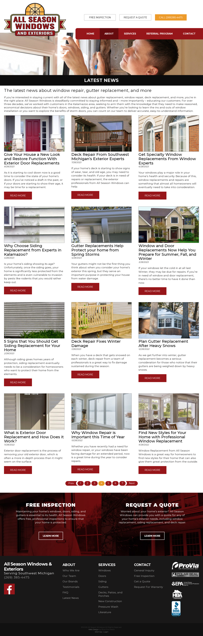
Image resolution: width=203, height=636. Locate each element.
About (109, 33)
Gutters (103, 586)
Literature (104, 612)
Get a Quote (142, 581)
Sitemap (98, 632)
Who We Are (71, 570)
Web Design (93, 629)
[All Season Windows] (35, 35)
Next (132, 483)
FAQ (65, 592)
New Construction (110, 601)
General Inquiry (144, 570)
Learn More (51, 535)
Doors (102, 575)
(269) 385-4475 (16, 577)
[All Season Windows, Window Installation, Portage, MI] (176, 609)
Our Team (69, 575)
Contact (189, 33)
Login (105, 632)
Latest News (71, 597)
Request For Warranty (148, 586)
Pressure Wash (108, 606)
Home (90, 33)
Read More (18, 195)
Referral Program (159, 33)
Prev (71, 483)
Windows (104, 570)
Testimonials (71, 586)
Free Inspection (100, 17)
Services (130, 33)
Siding (102, 581)
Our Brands (70, 581)
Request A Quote (135, 17)
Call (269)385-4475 (170, 17)
